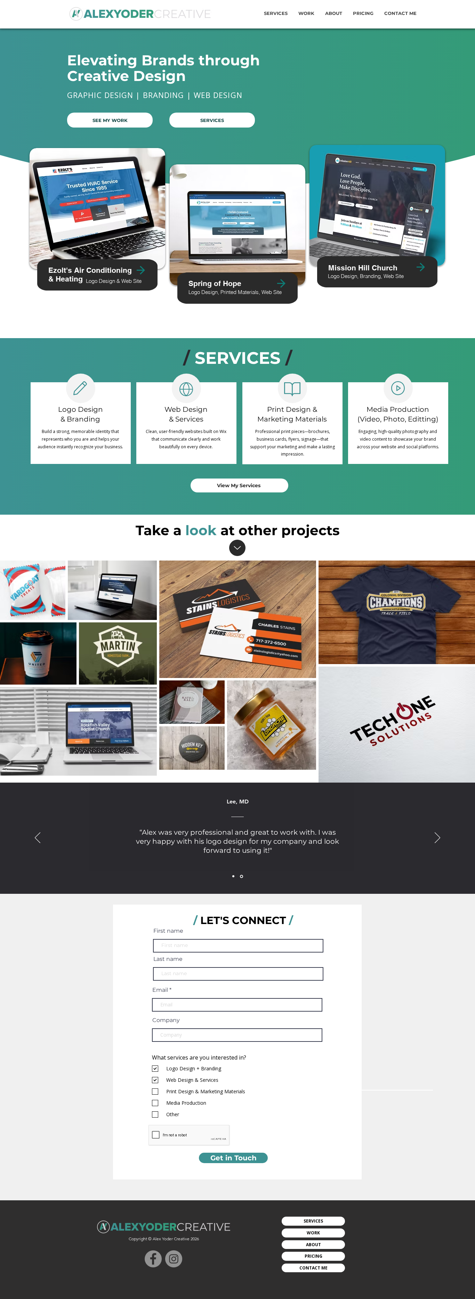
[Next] (437, 838)
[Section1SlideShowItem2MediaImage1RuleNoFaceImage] (241, 876)
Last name (168, 959)
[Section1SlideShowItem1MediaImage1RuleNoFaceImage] (233, 876)
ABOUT (313, 1245)
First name (168, 931)
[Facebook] (153, 1258)
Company (166, 1020)
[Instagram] (173, 1258)
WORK (313, 1233)
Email (160, 990)
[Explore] (237, 548)
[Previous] (37, 838)
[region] (97, 236)
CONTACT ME (313, 1268)
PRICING (313, 1256)
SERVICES (313, 1221)
